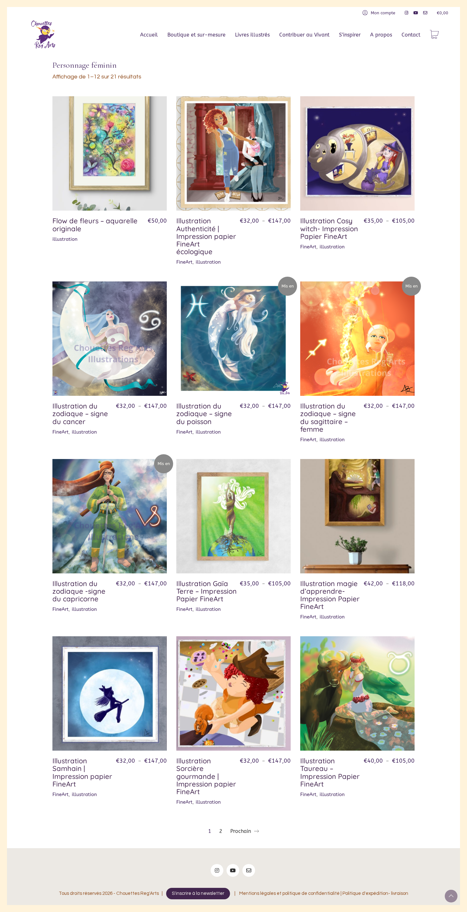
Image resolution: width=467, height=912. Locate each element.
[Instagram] (217, 870)
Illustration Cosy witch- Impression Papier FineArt (329, 228)
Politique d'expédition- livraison (375, 893)
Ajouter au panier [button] (71, 239)
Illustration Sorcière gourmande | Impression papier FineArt (206, 776)
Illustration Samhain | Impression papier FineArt (82, 772)
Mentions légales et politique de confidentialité (289, 893)
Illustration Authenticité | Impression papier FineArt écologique (206, 236)
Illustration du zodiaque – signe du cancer (80, 413)
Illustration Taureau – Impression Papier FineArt (330, 772)
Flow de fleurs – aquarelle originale (95, 224)
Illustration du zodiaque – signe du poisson (204, 413)
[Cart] (434, 35)
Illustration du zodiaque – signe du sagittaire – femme (328, 417)
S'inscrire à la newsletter (198, 893)
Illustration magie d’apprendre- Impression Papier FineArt (330, 595)
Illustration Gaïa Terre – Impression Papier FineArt (206, 591)
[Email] (248, 870)
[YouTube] (233, 870)
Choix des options (195, 262)
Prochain (241, 831)
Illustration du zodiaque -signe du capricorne (78, 591)
